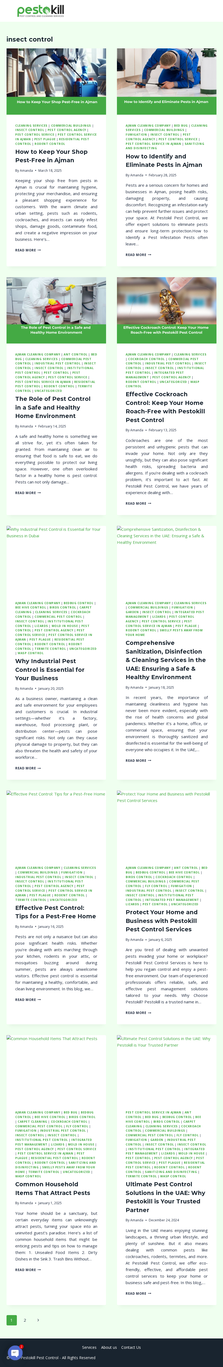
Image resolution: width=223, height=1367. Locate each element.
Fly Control (156, 886)
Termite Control (50, 649)
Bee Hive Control (30, 607)
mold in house (65, 626)
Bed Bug (181, 125)
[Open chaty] (15, 1353)
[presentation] (56, 81)
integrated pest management (172, 900)
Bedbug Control (78, 603)
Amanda (26, 170)
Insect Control (49, 368)
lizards (41, 626)
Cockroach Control (146, 359)
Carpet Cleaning (32, 1121)
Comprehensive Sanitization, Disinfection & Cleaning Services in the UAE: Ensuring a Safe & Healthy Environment (166, 660)
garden (132, 612)
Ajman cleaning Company (148, 125)
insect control (29, 130)
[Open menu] (211, 10)
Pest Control (56, 372)
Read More (28, 250)
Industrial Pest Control (57, 363)
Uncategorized (48, 391)
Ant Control (76, 354)
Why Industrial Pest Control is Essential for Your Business (50, 670)
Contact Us (131, 1347)
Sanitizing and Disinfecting (171, 1172)
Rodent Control (141, 382)
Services (89, 1347)
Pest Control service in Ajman (153, 144)
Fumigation (136, 134)
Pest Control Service (34, 134)
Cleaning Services (31, 125)
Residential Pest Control (54, 1158)
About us (109, 1347)
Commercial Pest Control (58, 617)
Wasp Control (31, 653)
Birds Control (62, 607)
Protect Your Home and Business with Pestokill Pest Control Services (162, 921)
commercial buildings (71, 125)
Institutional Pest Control (41, 1140)
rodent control (50, 144)
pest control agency (67, 130)
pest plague (45, 139)
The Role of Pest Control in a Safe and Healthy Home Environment (53, 407)
